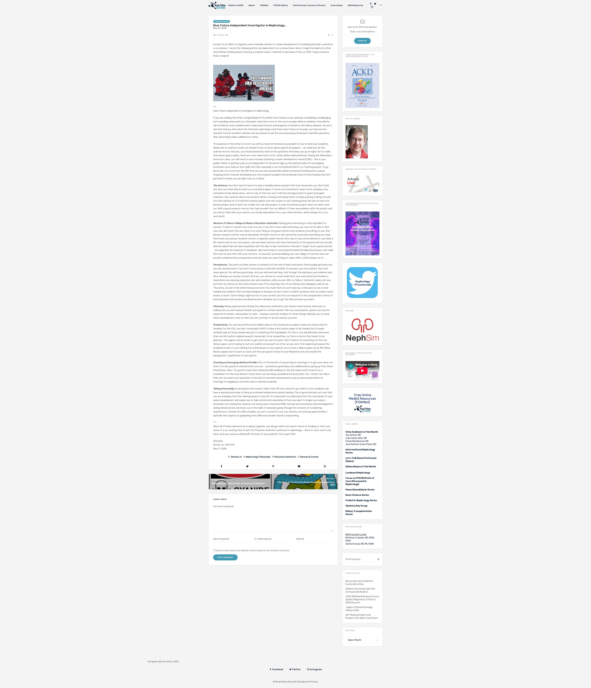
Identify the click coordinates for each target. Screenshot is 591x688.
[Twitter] (375, 3)
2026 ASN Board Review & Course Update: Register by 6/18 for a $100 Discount (362, 599)
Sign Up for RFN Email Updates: (362, 27)
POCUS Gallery (280, 5)
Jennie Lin (236, 457)
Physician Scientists (285, 457)
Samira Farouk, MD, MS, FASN (360, 544)
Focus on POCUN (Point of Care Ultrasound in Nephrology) (360, 481)
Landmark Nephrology (358, 472)
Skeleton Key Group (356, 506)
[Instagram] (372, 7)
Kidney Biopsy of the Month (361, 466)
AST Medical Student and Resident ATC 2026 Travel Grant (362, 616)
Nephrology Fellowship (258, 457)
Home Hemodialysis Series (360, 489)
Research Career (309, 457)
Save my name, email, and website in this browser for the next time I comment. (253, 550)
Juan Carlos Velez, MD (356, 438)
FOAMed (264, 5)
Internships (337, 5)
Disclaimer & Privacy (308, 681)
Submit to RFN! (235, 5)
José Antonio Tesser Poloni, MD (361, 444)
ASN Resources (355, 5)
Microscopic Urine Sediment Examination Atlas (359, 582)
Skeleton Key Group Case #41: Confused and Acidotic (360, 590)
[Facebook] (370, 3)
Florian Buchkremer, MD (357, 441)
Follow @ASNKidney (166, 657)
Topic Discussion (221, 21)
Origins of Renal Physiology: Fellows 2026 (359, 609)
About (252, 5)
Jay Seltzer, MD (353, 435)
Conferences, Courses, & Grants (309, 5)
